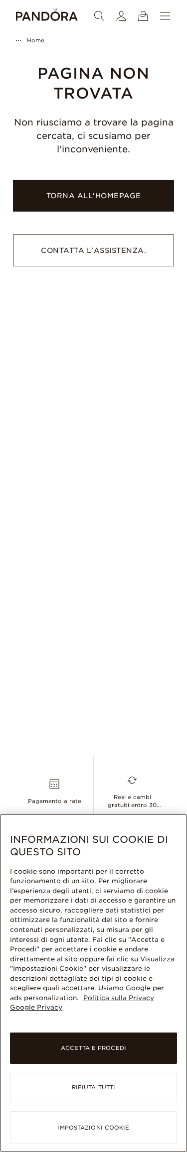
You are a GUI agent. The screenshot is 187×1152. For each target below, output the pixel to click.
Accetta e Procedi (93, 1047)
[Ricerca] (99, 16)
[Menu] (165, 16)
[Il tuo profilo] (121, 16)
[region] (93, 983)
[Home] (47, 15)
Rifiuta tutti (93, 1087)
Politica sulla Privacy (118, 998)
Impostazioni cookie (93, 1127)
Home (35, 40)
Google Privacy (36, 1007)
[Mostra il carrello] (143, 16)
